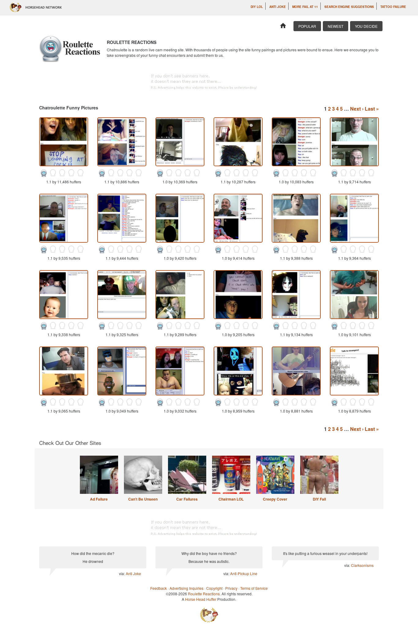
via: (122, 573)
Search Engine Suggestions (349, 7)
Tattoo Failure (393, 7)
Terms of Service (254, 588)
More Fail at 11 (305, 7)
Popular (307, 26)
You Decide (366, 26)
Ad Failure (99, 499)
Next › (357, 108)
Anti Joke (277, 7)
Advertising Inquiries (186, 588)
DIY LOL (257, 7)
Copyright (214, 588)
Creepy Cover (275, 499)
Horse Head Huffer (200, 599)
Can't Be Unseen (143, 499)
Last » (372, 108)
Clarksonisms (362, 565)
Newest (335, 26)
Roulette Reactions (204, 593)
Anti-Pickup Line (243, 573)
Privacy (231, 588)
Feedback (158, 588)
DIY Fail (319, 499)
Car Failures (187, 499)
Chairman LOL (231, 499)
